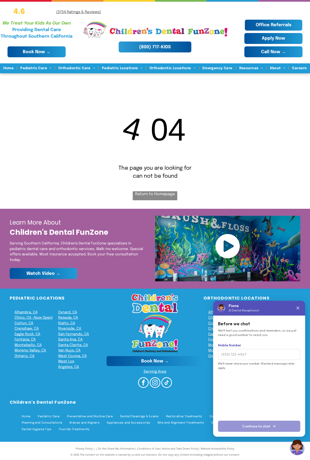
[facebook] (143, 383)
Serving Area (155, 372)
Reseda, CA (68, 318)
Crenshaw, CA (27, 329)
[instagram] (155, 383)
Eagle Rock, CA (27, 334)
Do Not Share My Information (116, 448)
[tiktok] (166, 383)
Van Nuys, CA (69, 350)
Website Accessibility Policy (217, 448)
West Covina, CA (72, 356)
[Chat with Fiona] (297, 447)
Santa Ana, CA (70, 340)
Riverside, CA (69, 329)
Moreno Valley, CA (30, 350)
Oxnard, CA (67, 312)
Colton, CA (24, 323)
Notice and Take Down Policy (180, 448)
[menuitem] (9, 68)
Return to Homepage (155, 194)
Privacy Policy (84, 448)
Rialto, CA (66, 323)
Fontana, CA (25, 340)
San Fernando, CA (73, 334)
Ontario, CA (24, 356)
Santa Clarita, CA (73, 345)
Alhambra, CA (26, 312)
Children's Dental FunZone (43, 402)
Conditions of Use (148, 448)
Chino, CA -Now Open (33, 318)
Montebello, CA (28, 345)
